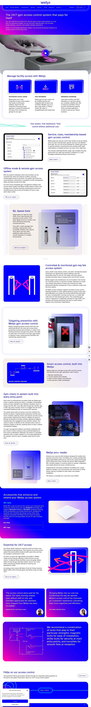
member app (38, 406)
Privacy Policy (15, 704)
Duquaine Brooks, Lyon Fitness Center (16, 609)
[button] (27, 690)
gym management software (29, 185)
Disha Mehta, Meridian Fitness (57, 609)
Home (7, 7)
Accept (15, 701)
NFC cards (7, 503)
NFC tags (7, 527)
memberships (61, 143)
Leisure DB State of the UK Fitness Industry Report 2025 (23, 569)
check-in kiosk (11, 431)
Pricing (45, 7)
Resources (51, 7)
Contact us (58, 7)
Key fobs (7, 523)
